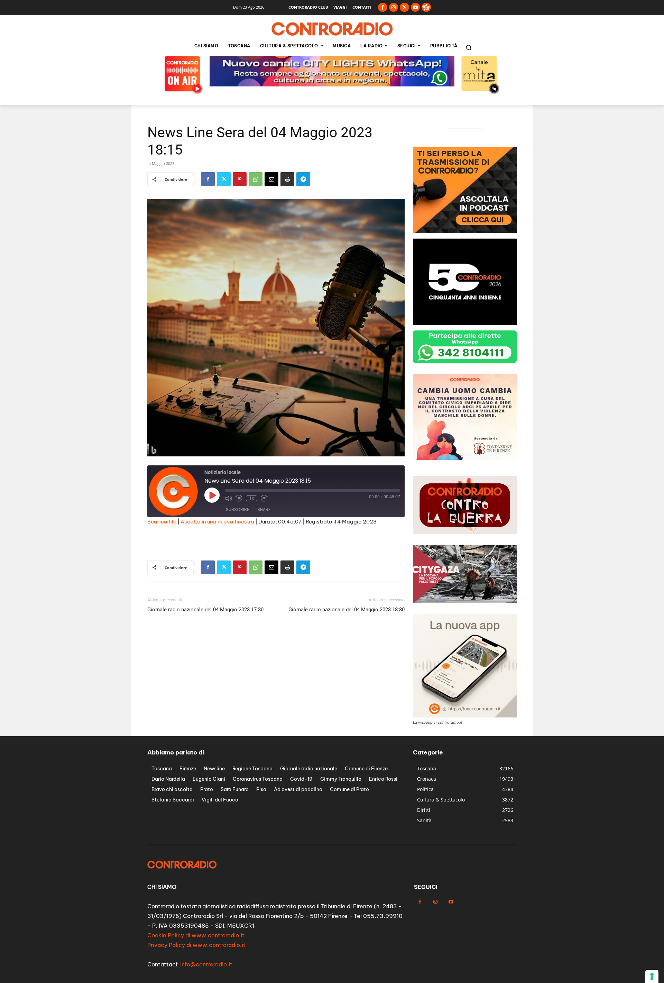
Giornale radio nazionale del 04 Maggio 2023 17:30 (205, 609)
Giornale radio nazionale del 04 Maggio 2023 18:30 (346, 609)
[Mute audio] (228, 498)
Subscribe (237, 509)
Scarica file (161, 521)
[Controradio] (332, 29)
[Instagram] (393, 7)
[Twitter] (404, 7)
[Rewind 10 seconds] (239, 498)
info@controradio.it (206, 964)
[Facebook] (382, 7)
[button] (468, 47)
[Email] (271, 179)
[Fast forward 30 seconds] (264, 498)
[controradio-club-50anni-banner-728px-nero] (332, 84)
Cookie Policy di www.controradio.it (196, 935)
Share (263, 509)
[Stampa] (287, 179)
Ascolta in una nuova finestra (217, 521)
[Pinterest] (240, 179)
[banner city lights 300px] (465, 231)
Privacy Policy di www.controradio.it (196, 945)
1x (251, 498)
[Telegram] (303, 179)
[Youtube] (415, 7)
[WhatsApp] (255, 179)
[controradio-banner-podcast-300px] (465, 458)
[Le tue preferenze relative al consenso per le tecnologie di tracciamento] (651, 976)
